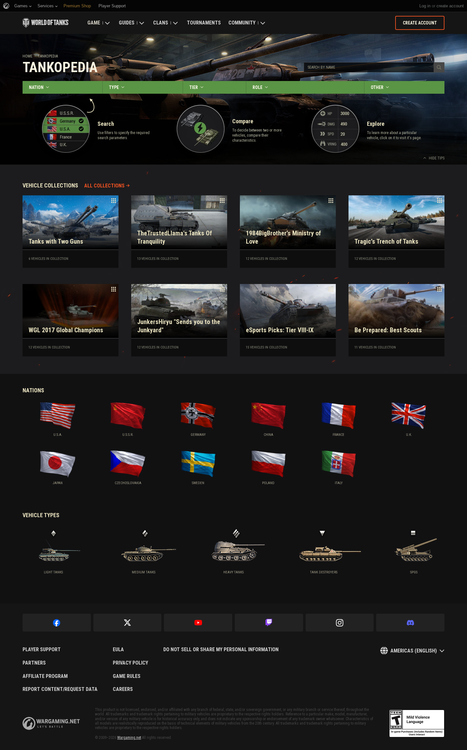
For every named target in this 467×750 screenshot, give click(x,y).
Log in (424, 5)
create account (450, 5)
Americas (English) (413, 651)
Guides (126, 23)
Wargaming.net (129, 737)
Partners (34, 663)
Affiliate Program (45, 676)
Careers (123, 689)
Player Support (42, 649)
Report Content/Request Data (60, 689)
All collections (104, 186)
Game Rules (126, 676)
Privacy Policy (130, 663)
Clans (160, 23)
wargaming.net (51, 723)
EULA (118, 649)
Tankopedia (48, 56)
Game (93, 23)
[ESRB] (416, 724)
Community (241, 23)
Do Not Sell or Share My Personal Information (221, 649)
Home (27, 56)
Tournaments (204, 23)
